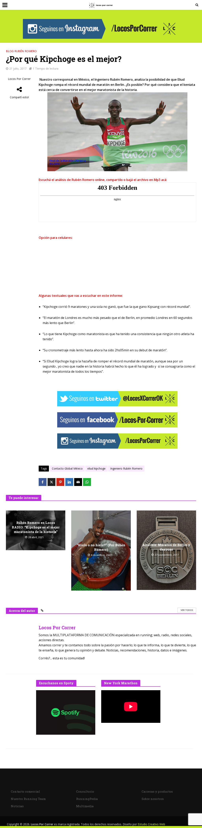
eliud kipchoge (96, 468)
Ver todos (187, 610)
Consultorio (85, 791)
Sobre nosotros (153, 799)
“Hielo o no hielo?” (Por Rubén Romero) (101, 547)
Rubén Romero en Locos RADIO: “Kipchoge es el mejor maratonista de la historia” (36, 527)
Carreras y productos (157, 791)
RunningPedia (87, 799)
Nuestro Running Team (28, 799)
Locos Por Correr (19, 79)
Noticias (17, 806)
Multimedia (85, 806)
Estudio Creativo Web (151, 824)
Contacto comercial (25, 791)
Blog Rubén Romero (21, 51)
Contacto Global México (67, 468)
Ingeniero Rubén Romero (126, 468)
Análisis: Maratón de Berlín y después (166, 547)
